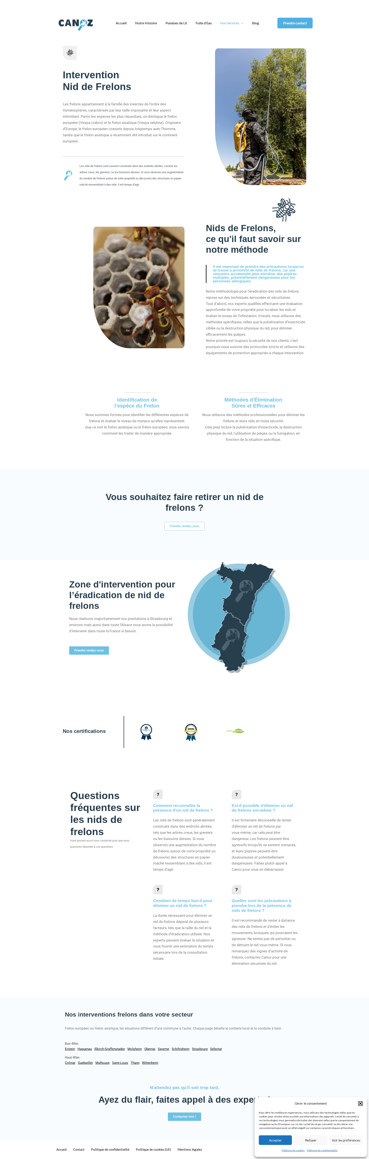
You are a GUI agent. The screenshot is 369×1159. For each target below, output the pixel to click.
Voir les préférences (346, 1140)
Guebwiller (85, 1063)
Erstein (70, 1049)
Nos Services (229, 23)
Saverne (163, 1049)
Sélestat (216, 1049)
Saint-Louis (120, 1063)
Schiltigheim (180, 1049)
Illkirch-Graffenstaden (109, 1049)
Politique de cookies (293, 1150)
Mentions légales (189, 1149)
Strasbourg (200, 1049)
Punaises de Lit (176, 23)
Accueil (121, 23)
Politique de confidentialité (322, 1150)
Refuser (310, 1140)
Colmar (70, 1063)
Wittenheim (150, 1063)
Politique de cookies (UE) (153, 1149)
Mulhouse (102, 1063)
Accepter (275, 1140)
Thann (135, 1063)
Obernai (149, 1049)
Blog (255, 23)
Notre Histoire (146, 23)
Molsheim (134, 1049)
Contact (79, 1149)
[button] (360, 1103)
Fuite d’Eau (204, 23)
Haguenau (85, 1049)
